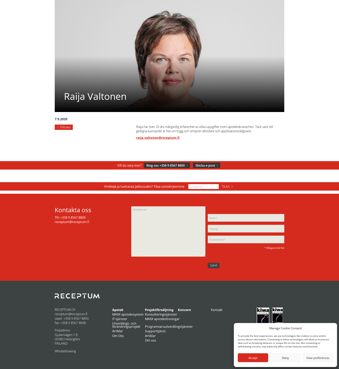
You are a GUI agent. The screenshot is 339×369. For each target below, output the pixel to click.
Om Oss (118, 335)
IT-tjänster (119, 318)
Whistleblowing (65, 351)
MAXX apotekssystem (128, 314)
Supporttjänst (155, 331)
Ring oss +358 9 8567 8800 (165, 165)
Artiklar (117, 331)
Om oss (150, 340)
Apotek (117, 310)
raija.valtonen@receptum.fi (158, 138)
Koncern (184, 310)
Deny (285, 358)
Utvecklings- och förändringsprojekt (126, 325)
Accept (253, 358)
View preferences (317, 358)
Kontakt (216, 310)
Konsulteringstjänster (161, 314)
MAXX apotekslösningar (162, 318)
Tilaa (226, 186)
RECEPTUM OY (65, 310)
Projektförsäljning (159, 310)
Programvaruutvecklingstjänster (169, 326)
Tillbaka (65, 127)
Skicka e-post (205, 165)
